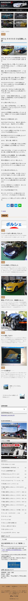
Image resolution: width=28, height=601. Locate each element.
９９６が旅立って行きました (9, 265)
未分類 (4, 211)
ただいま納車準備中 (9, 471)
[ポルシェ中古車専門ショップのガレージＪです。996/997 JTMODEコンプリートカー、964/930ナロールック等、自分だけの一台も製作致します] (14, 4)
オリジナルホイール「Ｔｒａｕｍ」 (13, 480)
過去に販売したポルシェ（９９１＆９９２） (12, 487)
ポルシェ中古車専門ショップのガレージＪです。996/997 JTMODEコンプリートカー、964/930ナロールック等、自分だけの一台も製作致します (14, 592)
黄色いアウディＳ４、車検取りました (12, 300)
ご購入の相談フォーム (7, 10)
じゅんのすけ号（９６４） (11, 532)
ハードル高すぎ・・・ (7, 370)
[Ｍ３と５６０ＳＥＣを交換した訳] (16, 205)
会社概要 (8, 586)
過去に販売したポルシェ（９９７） (13, 492)
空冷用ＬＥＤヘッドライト (10, 484)
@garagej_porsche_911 (8, 415)
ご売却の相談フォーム (21, 10)
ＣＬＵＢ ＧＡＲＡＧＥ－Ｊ (11, 513)
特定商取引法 (14, 586)
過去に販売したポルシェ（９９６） (13, 495)
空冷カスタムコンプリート (11, 474)
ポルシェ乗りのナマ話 (9, 526)
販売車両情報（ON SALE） (11, 467)
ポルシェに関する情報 (10, 523)
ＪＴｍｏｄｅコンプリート (11, 477)
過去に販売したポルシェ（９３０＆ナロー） (12, 505)
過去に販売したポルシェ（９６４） (13, 501)
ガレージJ (14, 596)
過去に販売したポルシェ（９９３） (13, 498)
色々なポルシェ (8, 529)
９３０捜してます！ (7, 335)
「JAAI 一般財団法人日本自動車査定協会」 (11, 549)
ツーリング (7, 519)
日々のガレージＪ (9, 464)
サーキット (7, 516)
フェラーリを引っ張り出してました (11, 233)
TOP (3, 586)
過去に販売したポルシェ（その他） (13, 510)
